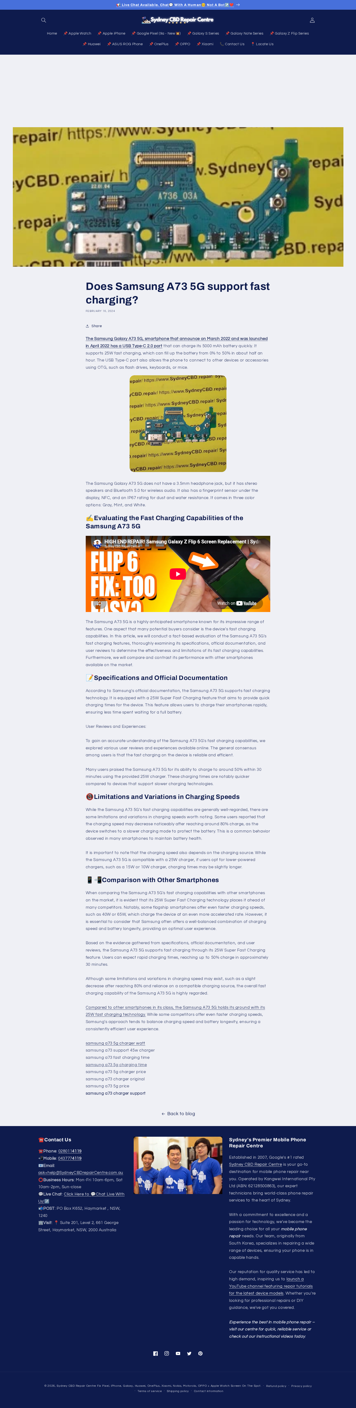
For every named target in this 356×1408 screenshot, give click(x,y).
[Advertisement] (178, 91)
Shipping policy (178, 1391)
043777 (69, 1158)
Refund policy (276, 1386)
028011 (70, 1151)
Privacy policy (301, 1386)
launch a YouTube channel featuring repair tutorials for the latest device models (271, 1286)
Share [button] (97, 326)
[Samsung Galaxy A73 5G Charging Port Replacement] (178, 423)
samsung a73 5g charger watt (115, 1043)
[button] (43, 20)
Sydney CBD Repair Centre (255, 1165)
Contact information (209, 1391)
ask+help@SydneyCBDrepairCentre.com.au (80, 1173)
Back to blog (181, 1114)
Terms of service (150, 1391)
